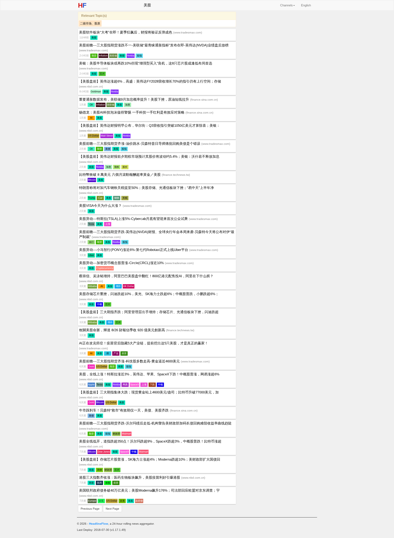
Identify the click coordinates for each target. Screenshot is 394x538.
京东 (122, 500)
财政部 (116, 433)
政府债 (139, 500)
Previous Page (90, 508)
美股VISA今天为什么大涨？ (101, 206)
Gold (91, 366)
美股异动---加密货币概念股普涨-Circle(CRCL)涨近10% (122, 263)
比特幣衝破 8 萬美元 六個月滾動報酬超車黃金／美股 (120, 175)
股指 (139, 55)
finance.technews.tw (176, 174)
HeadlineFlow (98, 523)
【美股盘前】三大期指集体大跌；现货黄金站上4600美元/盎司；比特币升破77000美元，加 (149, 392)
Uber (91, 255)
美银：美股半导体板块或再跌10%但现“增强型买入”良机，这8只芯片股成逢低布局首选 (145, 63)
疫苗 (124, 353)
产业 (115, 353)
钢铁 (116, 198)
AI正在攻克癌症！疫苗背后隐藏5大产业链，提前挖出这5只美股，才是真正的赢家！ (143, 343)
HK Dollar (128, 286)
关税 (125, 198)
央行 (91, 242)
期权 (116, 167)
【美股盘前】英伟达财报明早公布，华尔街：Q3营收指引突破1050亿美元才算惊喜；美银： (149, 126)
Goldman (96, 91)
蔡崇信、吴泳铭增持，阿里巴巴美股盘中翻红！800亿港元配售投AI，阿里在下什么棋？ (146, 276)
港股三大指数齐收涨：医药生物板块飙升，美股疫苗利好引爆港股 (130, 477)
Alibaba (92, 286)
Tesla (91, 224)
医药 (99, 482)
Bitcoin (92, 179)
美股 (94, 37)
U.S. (101, 500)
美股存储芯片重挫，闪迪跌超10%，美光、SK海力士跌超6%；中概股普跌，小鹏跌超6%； (149, 294)
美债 (107, 148)
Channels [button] (286, 5)
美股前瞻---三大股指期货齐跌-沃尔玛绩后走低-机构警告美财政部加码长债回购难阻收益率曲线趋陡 (155, 423)
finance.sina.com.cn (204, 99)
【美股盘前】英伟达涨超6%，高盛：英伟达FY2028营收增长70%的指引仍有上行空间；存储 (150, 81)
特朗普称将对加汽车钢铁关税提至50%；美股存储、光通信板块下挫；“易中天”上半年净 (146, 188)
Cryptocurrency (104, 268)
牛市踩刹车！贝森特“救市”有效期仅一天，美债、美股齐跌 (124, 410)
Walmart (126, 433)
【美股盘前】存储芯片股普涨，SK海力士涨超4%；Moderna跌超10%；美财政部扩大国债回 (149, 459)
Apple (91, 384)
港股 (107, 482)
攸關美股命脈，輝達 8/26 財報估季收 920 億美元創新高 (122, 330)
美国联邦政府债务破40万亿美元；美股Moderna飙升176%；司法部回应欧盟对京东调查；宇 (149, 490)
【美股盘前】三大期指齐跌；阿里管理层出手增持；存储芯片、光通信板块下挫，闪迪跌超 (149, 312)
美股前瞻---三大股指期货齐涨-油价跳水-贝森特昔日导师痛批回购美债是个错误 (140, 144)
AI (91, 117)
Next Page (112, 508)
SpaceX (134, 384)
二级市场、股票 (90, 23)
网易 (125, 384)
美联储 (113, 55)
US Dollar (93, 135)
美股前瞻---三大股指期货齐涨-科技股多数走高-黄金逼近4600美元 (130, 361)
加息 (127, 104)
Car (100, 198)
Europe (92, 500)
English (306, 5)
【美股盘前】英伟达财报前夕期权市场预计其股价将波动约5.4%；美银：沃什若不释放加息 (149, 157)
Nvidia (130, 55)
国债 (99, 469)
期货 (94, 55)
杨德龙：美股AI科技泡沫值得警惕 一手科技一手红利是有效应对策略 (132, 112)
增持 (118, 286)
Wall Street (107, 135)
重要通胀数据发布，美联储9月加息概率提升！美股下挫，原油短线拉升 (134, 99)
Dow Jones (103, 451)
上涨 (107, 224)
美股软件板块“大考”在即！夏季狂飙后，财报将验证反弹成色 (126, 32)
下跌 (152, 384)
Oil (91, 104)
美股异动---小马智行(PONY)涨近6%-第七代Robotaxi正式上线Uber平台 (134, 250)
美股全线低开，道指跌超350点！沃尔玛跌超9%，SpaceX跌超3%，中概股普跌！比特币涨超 (150, 441)
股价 (125, 167)
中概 (99, 304)
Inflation (103, 55)
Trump (91, 198)
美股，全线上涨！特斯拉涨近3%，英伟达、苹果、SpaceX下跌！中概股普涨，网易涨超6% (149, 374)
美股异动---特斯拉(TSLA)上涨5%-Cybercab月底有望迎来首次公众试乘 (134, 219)
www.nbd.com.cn (91, 86)
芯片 (102, 73)
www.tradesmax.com (187, 32)
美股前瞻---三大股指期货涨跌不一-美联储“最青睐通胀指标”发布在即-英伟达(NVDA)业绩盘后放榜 (154, 45)
